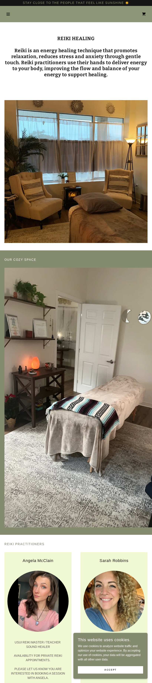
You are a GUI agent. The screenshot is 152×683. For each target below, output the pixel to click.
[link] (144, 14)
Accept (110, 669)
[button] (15, 14)
